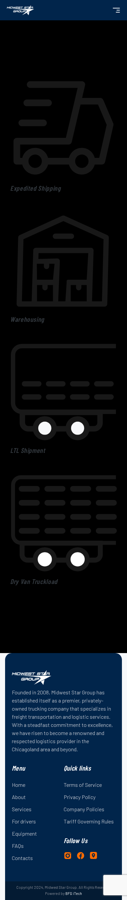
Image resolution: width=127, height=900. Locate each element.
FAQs (18, 845)
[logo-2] (20, 10)
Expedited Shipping (35, 188)
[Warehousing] (63, 211)
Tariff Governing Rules (89, 821)
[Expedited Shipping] (63, 80)
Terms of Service (83, 784)
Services (21, 809)
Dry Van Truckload (34, 581)
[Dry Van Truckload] (63, 473)
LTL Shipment (27, 450)
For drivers (24, 821)
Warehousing (27, 319)
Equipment (24, 833)
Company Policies (84, 809)
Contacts (22, 858)
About (19, 797)
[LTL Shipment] (63, 342)
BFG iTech (73, 893)
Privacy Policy (80, 797)
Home (18, 784)
